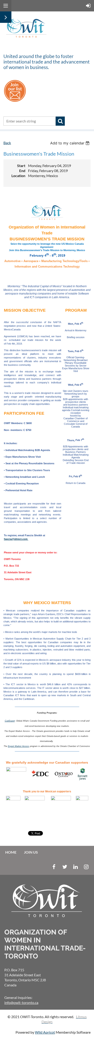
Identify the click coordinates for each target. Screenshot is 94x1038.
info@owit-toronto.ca (21, 1002)
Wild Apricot (45, 1032)
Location (18, 175)
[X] (64, 866)
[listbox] (70, 143)
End (22, 170)
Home (10, 852)
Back (7, 143)
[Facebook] (54, 866)
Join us (31, 852)
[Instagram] (86, 866)
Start (21, 165)
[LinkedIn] (75, 866)
